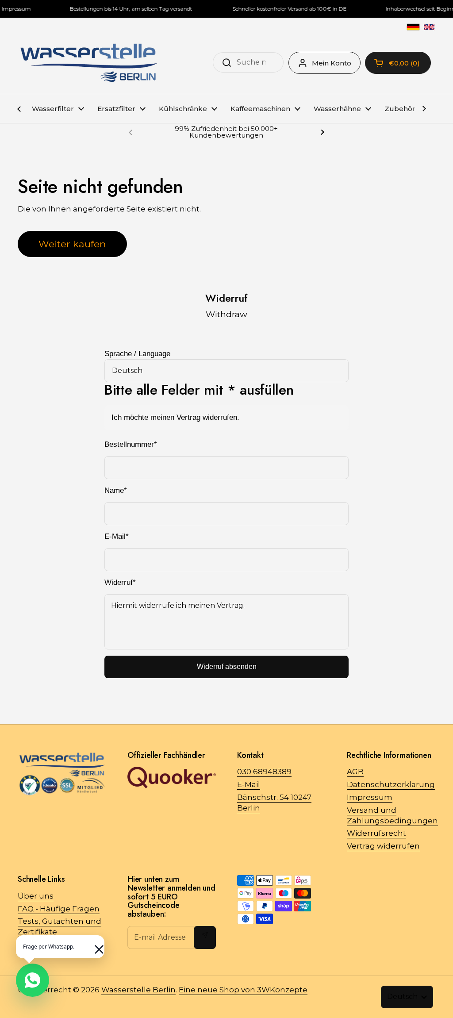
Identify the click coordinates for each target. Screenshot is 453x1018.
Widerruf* (120, 582)
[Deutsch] (413, 27)
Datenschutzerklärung (391, 784)
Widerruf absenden (227, 666)
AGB (355, 771)
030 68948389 (264, 771)
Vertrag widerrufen (383, 845)
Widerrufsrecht (376, 833)
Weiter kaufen (72, 244)
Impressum (369, 797)
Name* (115, 490)
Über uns (36, 895)
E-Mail (248, 784)
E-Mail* (116, 536)
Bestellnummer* (130, 444)
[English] (429, 27)
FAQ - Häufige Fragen (59, 908)
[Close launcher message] (94, 945)
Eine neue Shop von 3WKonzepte (243, 989)
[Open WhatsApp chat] (32, 980)
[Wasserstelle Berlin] (88, 63)
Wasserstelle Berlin (138, 989)
